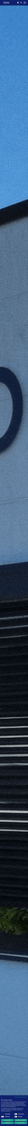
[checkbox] (2, 1114)
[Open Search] (21, 2)
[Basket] (18, 2)
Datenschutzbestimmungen (21, 1097)
